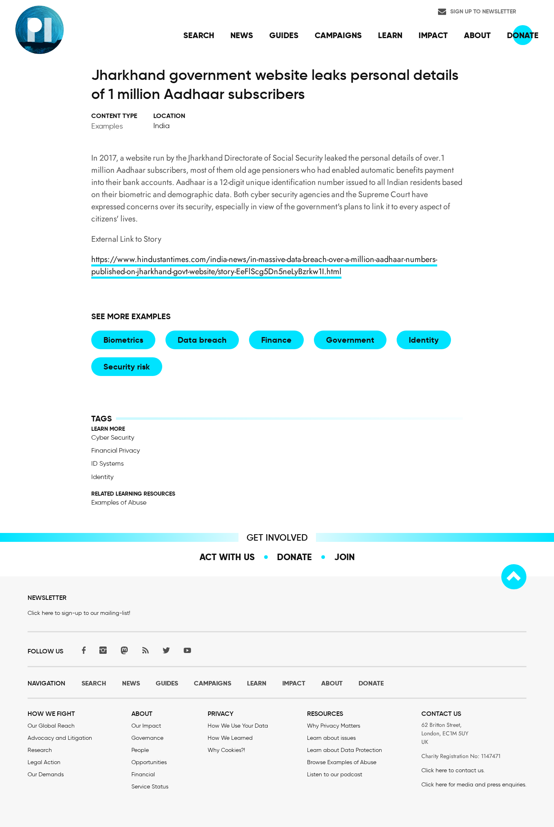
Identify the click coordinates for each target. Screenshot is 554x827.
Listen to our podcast (334, 774)
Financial (143, 774)
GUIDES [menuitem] (283, 35)
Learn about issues (331, 738)
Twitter (166, 650)
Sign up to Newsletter (483, 11)
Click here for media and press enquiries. (473, 784)
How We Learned (230, 738)
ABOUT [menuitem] (477, 35)
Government (350, 340)
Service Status (149, 786)
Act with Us (227, 557)
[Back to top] (513, 576)
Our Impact (146, 725)
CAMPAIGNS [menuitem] (338, 35)
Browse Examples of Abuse (341, 762)
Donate (294, 557)
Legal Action (44, 762)
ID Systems (107, 463)
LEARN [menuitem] (390, 35)
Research (40, 750)
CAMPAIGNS (212, 683)
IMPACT (293, 683)
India (161, 125)
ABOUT (332, 683)
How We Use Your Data (238, 725)
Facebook (82, 650)
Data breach (202, 340)
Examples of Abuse (118, 502)
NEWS (131, 683)
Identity (424, 340)
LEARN (256, 683)
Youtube (187, 650)
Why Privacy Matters (333, 725)
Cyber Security (112, 437)
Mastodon (124, 650)
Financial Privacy (115, 450)
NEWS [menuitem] (241, 35)
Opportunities (149, 762)
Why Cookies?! (226, 750)
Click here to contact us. (453, 770)
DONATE (371, 683)
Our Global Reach (51, 725)
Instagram (103, 650)
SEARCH (94, 683)
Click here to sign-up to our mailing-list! (79, 613)
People (140, 750)
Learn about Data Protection (344, 750)
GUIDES (167, 683)
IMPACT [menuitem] (433, 35)
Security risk (126, 366)
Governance (147, 738)
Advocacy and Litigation (60, 738)
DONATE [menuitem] (523, 35)
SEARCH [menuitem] (198, 35)
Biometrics (123, 340)
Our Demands (46, 774)
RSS (145, 650)
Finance (276, 340)
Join (344, 557)
